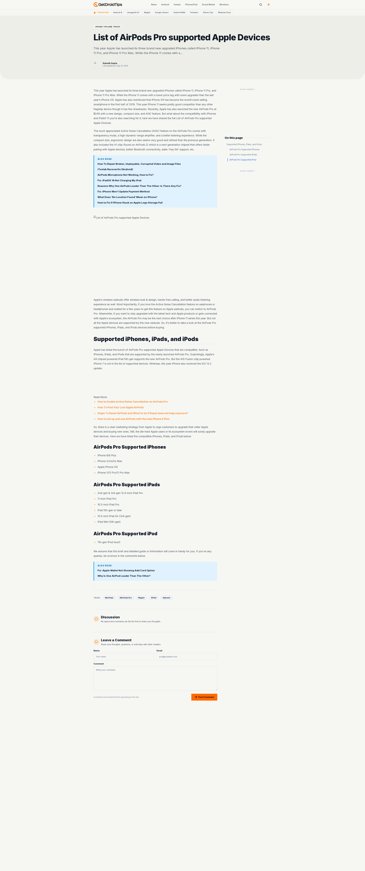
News (154, 4)
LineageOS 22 (133, 12)
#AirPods (109, 598)
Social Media (208, 4)
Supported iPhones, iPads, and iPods (244, 144)
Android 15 (117, 12)
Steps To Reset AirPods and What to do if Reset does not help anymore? (143, 413)
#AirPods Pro (126, 598)
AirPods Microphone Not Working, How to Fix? (126, 174)
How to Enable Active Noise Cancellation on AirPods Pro (133, 401)
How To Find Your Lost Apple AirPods (121, 407)
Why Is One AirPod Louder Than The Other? (124, 575)
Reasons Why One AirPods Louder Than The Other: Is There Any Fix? (139, 186)
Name (97, 650)
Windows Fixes (224, 12)
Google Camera (161, 12)
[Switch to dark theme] (268, 4)
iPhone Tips (208, 12)
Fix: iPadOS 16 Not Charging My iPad (119, 180)
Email (159, 650)
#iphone (166, 598)
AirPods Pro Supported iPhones (244, 149)
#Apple (141, 598)
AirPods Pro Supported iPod (243, 159)
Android (165, 4)
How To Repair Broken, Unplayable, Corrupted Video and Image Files (139, 163)
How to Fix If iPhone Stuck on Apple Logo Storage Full (130, 202)
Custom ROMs (179, 12)
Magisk (147, 12)
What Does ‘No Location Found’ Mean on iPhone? (127, 197)
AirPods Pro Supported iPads (243, 154)
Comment (99, 664)
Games (177, 4)
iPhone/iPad (191, 4)
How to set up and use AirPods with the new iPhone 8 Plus (133, 418)
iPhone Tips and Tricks (107, 27)
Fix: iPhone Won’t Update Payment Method (124, 191)
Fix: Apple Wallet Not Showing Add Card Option (126, 570)
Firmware (194, 12)
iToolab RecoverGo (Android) (115, 169)
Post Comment (206, 697)
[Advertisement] (155, 382)
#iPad (153, 598)
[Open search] (260, 4)
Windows (224, 4)
